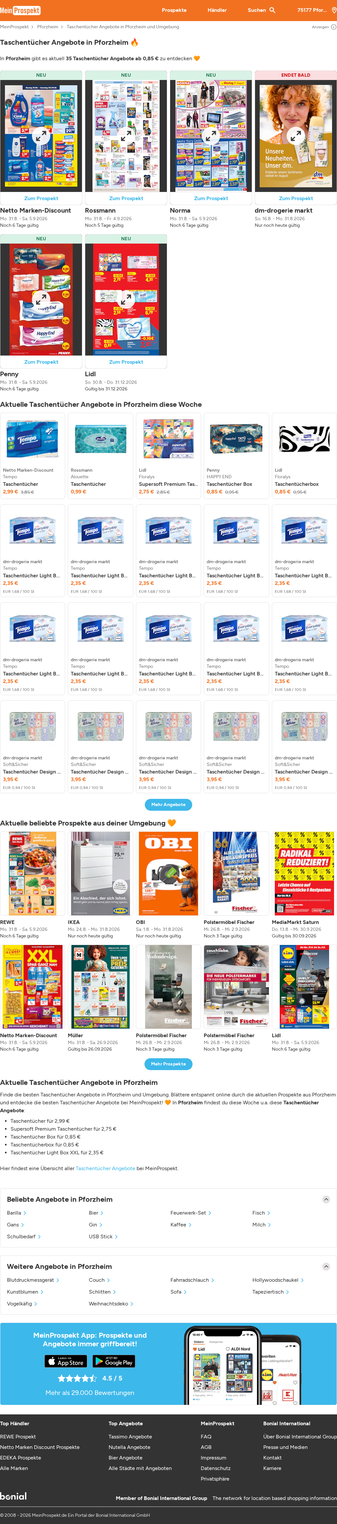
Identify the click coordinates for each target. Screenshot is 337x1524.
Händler (217, 10)
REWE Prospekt (18, 1436)
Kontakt (272, 1458)
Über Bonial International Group (300, 1436)
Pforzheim (47, 27)
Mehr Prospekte (168, 1064)
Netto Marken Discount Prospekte (40, 1447)
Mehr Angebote (168, 804)
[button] (41, 149)
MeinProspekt (14, 27)
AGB (206, 1447)
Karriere (272, 1468)
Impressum (213, 1458)
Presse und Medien (285, 1447)
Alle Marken (14, 1468)
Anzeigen (320, 27)
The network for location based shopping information (275, 1498)
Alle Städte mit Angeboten (140, 1468)
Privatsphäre (215, 1479)
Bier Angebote (126, 1458)
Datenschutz (216, 1468)
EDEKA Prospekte (20, 1458)
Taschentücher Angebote (105, 1168)
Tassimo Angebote (130, 1436)
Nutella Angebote (129, 1447)
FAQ (206, 1436)
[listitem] (32, 456)
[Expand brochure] (41, 136)
